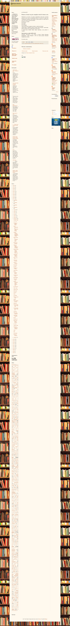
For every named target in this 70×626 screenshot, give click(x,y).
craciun (16, 422)
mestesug (15, 508)
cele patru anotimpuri (54, 67)
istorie (14, 486)
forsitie (16, 456)
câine (12, 407)
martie (15, 217)
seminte (41, 43)
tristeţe (13, 595)
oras (12, 525)
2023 (14, 189)
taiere (16, 586)
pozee (12, 547)
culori (16, 425)
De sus (15, 317)
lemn (17, 496)
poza (16, 545)
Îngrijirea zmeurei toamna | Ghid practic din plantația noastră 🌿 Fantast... (54, 82)
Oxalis (53, 89)
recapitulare (15, 558)
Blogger (46, 618)
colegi (16, 415)
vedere (13, 602)
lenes (14, 497)
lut (13, 501)
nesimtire (13, 516)
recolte (13, 560)
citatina (15, 413)
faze (16, 448)
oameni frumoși (14, 522)
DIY (17, 437)
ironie (17, 485)
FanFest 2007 (15, 447)
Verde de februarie (15, 263)
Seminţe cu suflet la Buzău (15, 223)
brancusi (16, 391)
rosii (17, 569)
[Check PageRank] (23, 57)
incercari (17, 481)
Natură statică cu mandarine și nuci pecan (16, 239)
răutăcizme (16, 557)
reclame (16, 559)
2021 (14, 192)
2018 (14, 197)
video (17, 605)
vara (13, 600)
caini (12, 394)
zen (17, 609)
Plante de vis (14, 50)
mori (17, 510)
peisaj (16, 530)
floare (12, 452)
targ (42, 43)
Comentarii (55, 114)
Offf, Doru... (15, 160)
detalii (17, 433)
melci (13, 507)
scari (13, 572)
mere (16, 507)
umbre (12, 596)
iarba (14, 475)
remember (16, 562)
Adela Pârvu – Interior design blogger (54, 36)
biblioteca (13, 389)
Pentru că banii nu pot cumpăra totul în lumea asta (16, 251)
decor (12, 433)
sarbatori (14, 571)
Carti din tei (14, 48)
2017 (14, 198)
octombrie (15, 204)
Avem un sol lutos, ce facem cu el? (15, 70)
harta (12, 472)
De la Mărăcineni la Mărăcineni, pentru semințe (16, 228)
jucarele (13, 489)
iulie (14, 211)
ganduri (13, 462)
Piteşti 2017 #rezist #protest (15, 321)
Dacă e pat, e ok (16, 258)
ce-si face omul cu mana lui (15, 408)
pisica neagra (16, 535)
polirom (17, 540)
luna (15, 500)
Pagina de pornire (35, 50)
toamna (17, 590)
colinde (13, 416)
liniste (17, 497)
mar (13, 505)
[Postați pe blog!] (29, 42)
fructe (13, 458)
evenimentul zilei (14, 444)
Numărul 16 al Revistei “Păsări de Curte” (55, 61)
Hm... (14, 331)
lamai (16, 494)
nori (15, 520)
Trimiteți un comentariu (26, 48)
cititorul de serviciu (14, 414)
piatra (12, 533)
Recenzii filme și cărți (54, 16)
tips (16, 589)
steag (16, 583)
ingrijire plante (15, 483)
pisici (15, 536)
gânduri (17, 462)
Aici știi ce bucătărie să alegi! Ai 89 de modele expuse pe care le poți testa (54, 39)
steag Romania (14, 584)
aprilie (15, 215)
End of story (54, 51)
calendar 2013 (14, 399)
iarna (17, 475)
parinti (13, 528)
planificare (13, 539)
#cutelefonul (13, 364)
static (13, 583)
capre (17, 400)
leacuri (12, 495)
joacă (16, 488)
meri (12, 508)
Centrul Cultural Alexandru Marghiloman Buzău (16, 234)
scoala (12, 573)
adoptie (15, 366)
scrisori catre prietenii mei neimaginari (15, 574)
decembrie (15, 200)
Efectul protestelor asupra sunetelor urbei (16, 283)
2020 (14, 194)
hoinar (13, 473)
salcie (17, 570)
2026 (14, 185)
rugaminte (14, 570)
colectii (13, 415)
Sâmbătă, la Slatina (15, 268)
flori (12, 455)
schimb (16, 572)
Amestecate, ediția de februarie (15, 255)
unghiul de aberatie (15, 597)
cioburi (13, 412)
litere (12, 499)
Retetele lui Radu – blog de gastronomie (14, 54)
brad (12, 391)
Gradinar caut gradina (54, 59)
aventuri (15, 385)
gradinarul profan (36, 43)
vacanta (14, 599)
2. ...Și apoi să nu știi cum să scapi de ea (15, 125)
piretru (12, 534)
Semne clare (15, 270)
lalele (12, 494)
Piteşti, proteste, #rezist (15, 272)
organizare (15, 525)
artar (15, 379)
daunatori (13, 429)
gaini (12, 461)
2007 (14, 352)
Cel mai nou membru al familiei (55, 73)
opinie (16, 524)
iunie (15, 212)
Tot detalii (15, 295)
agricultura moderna (27, 43)
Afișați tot (57, 91)
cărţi (16, 406)
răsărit (13, 557)
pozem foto (15, 547)
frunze (14, 460)
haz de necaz (15, 472)
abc (16, 364)
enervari (16, 442)
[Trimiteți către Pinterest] (32, 42)
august (15, 209)
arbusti (14, 377)
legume (13, 496)
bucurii (17, 392)
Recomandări (16, 277)
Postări (54, 112)
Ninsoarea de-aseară (16, 276)
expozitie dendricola (15, 446)
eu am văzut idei (14, 443)
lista (16, 498)
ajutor (15, 368)
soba (16, 581)
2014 (14, 342)
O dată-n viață (16, 219)
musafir (13, 513)
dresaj (14, 440)
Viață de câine (16, 325)
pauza (12, 529)
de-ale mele (32, 43)
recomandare (14, 561)
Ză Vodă (15, 266)
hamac (13, 470)
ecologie (15, 441)
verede (15, 603)
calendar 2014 (14, 400)
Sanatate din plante (14, 62)
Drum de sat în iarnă (16, 297)
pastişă (16, 528)
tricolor (16, 594)
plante (17, 539)
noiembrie (15, 202)
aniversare (13, 375)
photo (13, 532)
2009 (14, 349)
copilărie (17, 418)
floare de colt (16, 452)
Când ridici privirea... (16, 261)
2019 (14, 195)
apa (16, 375)
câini (15, 407)
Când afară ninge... (15, 279)
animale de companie (15, 373)
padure (15, 526)
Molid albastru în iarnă (16, 301)
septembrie (15, 207)
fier (15, 450)
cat (15, 405)
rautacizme (15, 556)
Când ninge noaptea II (16, 313)
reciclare (13, 559)
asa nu (16, 380)
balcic (16, 388)
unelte (16, 596)
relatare (13, 562)
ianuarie (15, 337)
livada (13, 500)
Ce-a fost (15, 323)
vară (15, 601)
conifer (13, 417)
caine (15, 393)
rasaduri (13, 555)
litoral (16, 499)
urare (14, 598)
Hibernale (15, 303)
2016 (14, 339)
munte (13, 512)
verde (17, 602)
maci (16, 501)
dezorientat (15, 434)
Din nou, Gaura (54, 68)
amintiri (17, 370)
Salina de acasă (14, 58)
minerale (13, 509)
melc (17, 506)
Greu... (14, 149)
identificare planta (14, 479)
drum (17, 440)
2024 (14, 188)
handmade (13, 471)
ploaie (14, 540)
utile (17, 598)
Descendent (15, 333)
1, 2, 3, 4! (15, 221)
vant (17, 599)
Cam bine (15, 311)
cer (17, 409)
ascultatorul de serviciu (15, 381)
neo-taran (15, 515)
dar (16, 428)
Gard (14, 330)
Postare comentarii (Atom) (30, 52)
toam (12, 590)
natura (16, 513)
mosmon (14, 511)
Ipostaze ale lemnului (15, 243)
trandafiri (16, 593)
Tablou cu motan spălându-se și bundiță (16, 246)
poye (12, 545)
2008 (14, 351)
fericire (13, 450)
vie (14, 606)
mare (16, 505)
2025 (14, 187)
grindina (17, 468)
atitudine (14, 382)
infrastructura (16, 482)
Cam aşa (15, 292)
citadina (17, 412)
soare (13, 581)
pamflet (16, 527)
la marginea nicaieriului (15, 492)
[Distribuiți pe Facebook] (31, 42)
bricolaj (13, 392)
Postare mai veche (45, 50)
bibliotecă (13, 390)
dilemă (14, 436)
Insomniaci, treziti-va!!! (54, 46)
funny (16, 460)
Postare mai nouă (24, 50)
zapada (13, 609)
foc (16, 455)
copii (12, 418)
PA (12, 526)
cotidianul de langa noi (15, 420)
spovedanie (16, 582)
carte (14, 401)
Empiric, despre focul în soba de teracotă (15, 171)
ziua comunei (14, 610)
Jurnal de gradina (53, 88)
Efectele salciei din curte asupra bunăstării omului (15, 137)
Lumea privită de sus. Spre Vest (16, 305)
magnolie (13, 502)
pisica (17, 534)
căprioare (13, 406)
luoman (40, 618)
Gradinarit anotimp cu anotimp (54, 78)
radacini (13, 553)
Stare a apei (15, 287)
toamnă (15, 591)
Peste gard (15, 290)
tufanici (16, 595)
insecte (13, 484)
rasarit (17, 555)
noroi (12, 521)
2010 (14, 348)
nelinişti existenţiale (15, 514)
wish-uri (16, 608)
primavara (13, 549)
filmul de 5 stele (15, 451)
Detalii (15, 299)
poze (13, 546)
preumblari (13, 548)
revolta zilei (14, 565)
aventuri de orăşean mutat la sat (15, 387)
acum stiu (16, 365)
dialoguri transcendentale (15, 435)
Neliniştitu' (54, 29)
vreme (12, 608)
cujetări (13, 425)
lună (17, 500)
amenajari (13, 369)
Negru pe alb (16, 289)
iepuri (12, 480)
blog (16, 390)
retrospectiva (13, 564)
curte (17, 426)
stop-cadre (13, 585)
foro (12, 456)
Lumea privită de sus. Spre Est (16, 308)
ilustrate (16, 480)
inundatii (16, 484)
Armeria (53, 50)
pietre (16, 533)
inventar (13, 485)
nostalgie (15, 521)
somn (12, 582)
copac (16, 417)
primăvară (13, 550)
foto (13, 457)
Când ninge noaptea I (15, 316)
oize (13, 524)
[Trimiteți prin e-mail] (28, 42)
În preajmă (15, 264)
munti (16, 512)
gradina (13, 465)
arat (17, 376)
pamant (13, 527)
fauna (12, 448)
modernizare (13, 510)
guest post (15, 469)
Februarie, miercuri (15, 335)
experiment (13, 445)
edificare (13, 442)
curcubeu (13, 426)
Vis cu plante (14, 64)
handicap (16, 470)
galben (16, 461)
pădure (15, 529)
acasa (12, 365)
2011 (14, 346)
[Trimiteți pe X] (30, 42)
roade (12, 568)
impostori (13, 481)
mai (14, 214)
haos (16, 471)
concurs (16, 416)
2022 (14, 191)
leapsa (16, 495)
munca (17, 511)
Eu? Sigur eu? (16, 286)
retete (15, 563)
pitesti (13, 537)
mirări (16, 509)
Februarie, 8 (15, 319)
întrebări (13, 488)
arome (12, 379)
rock (16, 568)
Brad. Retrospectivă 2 (15, 105)
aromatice (16, 378)
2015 (14, 340)
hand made (54, 71)
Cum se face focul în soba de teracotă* (15, 83)
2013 (14, 343)
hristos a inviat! (54, 47)
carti (15, 403)
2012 (14, 345)
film (17, 450)
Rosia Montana (14, 569)
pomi (16, 541)
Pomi (14, 293)
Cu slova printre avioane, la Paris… (54, 31)
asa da (13, 380)
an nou (15, 371)
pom (13, 541)
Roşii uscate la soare (15, 114)
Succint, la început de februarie (16, 327)
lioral (13, 498)
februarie (15, 218)
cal (16, 394)
